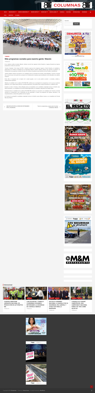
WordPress (42, 390)
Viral (5, 15)
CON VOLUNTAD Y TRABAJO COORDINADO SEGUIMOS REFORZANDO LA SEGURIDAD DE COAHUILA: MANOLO (35, 304)
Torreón (7, 56)
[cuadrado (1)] (78, 32)
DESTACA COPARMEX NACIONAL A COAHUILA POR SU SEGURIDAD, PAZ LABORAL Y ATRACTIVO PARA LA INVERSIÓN (58, 305)
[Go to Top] (91, 386)
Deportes (11, 15)
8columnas (13, 390)
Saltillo (57, 298)
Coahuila (6, 298)
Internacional (8, 285)
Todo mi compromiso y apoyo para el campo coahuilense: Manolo (47, 106)
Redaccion (7, 61)
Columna (17, 15)
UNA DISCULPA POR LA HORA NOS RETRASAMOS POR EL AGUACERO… (17, 106)
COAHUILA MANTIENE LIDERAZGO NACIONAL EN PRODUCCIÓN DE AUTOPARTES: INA (13, 304)
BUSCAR (67, 20)
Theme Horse (26, 390)
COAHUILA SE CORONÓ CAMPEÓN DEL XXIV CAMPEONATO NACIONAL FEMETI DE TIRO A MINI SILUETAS (79, 305)
